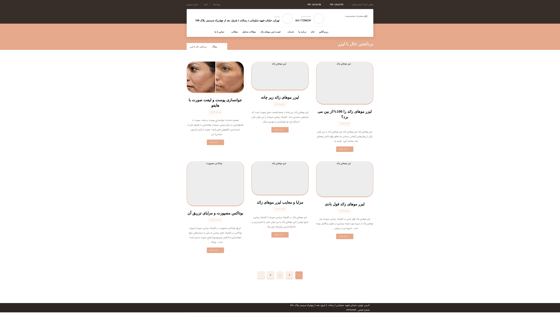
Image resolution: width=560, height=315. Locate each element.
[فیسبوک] (207, 31)
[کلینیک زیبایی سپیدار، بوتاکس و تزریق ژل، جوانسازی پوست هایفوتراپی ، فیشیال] (352, 23)
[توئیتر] (195, 31)
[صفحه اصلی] (223, 47)
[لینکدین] (201, 31)
